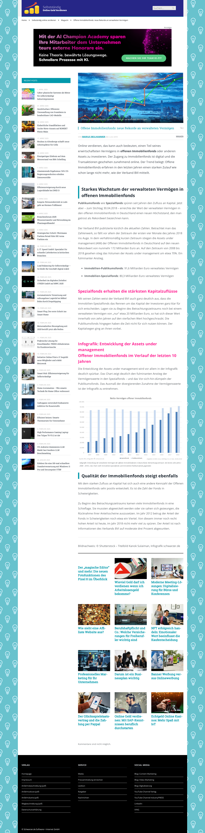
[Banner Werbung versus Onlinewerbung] (167, 660)
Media (81, 773)
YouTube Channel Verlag (145, 791)
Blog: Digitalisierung (143, 785)
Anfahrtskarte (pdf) (30, 797)
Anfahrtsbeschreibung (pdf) (34, 785)
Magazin (179, 136)
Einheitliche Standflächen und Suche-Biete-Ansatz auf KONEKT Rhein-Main (52, 128)
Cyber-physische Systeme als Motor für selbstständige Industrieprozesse (53, 95)
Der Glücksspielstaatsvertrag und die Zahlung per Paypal (94, 720)
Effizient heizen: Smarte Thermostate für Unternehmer (51, 419)
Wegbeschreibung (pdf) (32, 803)
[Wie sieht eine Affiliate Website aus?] (94, 614)
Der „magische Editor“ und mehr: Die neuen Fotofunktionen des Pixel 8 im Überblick (93, 573)
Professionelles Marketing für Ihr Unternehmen (92, 678)
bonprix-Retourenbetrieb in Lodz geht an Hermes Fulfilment (52, 203)
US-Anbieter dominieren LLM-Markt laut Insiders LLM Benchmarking (51, 450)
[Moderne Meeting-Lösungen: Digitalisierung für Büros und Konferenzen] (167, 568)
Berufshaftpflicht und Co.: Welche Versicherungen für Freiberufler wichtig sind (130, 634)
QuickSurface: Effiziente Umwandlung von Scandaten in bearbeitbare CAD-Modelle (51, 112)
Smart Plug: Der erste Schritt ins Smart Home (51, 313)
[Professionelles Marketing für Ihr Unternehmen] (94, 660)
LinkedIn (138, 803)
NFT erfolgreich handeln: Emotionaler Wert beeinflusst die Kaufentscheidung (166, 634)
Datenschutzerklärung (31, 809)
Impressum (27, 779)
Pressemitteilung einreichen (90, 779)
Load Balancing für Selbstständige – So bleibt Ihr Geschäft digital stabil (54, 267)
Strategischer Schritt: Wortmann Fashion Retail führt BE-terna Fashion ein (52, 236)
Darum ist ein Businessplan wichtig (128, 676)
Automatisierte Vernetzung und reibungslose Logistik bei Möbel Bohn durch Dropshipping (51, 298)
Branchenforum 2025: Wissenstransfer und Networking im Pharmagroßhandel (54, 219)
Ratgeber (82, 791)
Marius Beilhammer (93, 136)
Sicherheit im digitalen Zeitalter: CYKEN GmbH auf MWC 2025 (52, 282)
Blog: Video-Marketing (144, 779)
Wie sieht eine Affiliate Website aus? (92, 630)
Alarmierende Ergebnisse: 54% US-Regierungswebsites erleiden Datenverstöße (53, 174)
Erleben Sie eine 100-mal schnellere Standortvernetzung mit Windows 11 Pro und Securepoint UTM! (53, 466)
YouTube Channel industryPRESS (149, 797)
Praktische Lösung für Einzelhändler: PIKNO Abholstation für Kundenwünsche (53, 343)
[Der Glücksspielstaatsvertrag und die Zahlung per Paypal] (94, 702)
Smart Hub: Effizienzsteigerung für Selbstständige (53, 375)
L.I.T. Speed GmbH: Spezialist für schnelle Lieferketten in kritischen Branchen (53, 252)
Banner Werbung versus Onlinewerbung (166, 676)
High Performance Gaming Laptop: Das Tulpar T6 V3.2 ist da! (53, 434)
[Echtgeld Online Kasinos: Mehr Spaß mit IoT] (167, 702)
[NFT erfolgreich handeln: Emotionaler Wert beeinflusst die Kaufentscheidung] (167, 614)
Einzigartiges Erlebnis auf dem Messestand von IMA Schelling (51, 158)
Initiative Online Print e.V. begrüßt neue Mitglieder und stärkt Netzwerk (52, 360)
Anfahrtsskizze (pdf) (30, 791)
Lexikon (81, 785)
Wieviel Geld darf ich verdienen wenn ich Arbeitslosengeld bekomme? (130, 588)
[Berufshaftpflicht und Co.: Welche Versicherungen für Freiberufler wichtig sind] (131, 614)
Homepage (27, 773)
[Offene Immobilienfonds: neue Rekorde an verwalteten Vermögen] (130, 98)
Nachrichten (83, 797)
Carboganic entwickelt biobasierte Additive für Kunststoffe (53, 404)
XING (136, 809)
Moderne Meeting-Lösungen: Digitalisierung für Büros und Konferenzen (166, 588)
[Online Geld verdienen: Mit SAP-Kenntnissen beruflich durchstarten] (131, 702)
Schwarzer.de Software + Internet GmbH (42, 829)
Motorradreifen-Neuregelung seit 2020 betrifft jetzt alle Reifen (52, 328)
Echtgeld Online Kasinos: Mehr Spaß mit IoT (166, 720)
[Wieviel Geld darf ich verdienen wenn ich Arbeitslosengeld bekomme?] (131, 568)
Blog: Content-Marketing (145, 773)
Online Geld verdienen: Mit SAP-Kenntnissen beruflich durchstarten (129, 722)
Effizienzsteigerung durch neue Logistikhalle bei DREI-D (51, 189)
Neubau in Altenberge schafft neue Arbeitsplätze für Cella (53, 143)
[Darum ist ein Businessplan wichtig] (131, 660)
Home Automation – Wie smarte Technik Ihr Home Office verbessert (53, 390)
